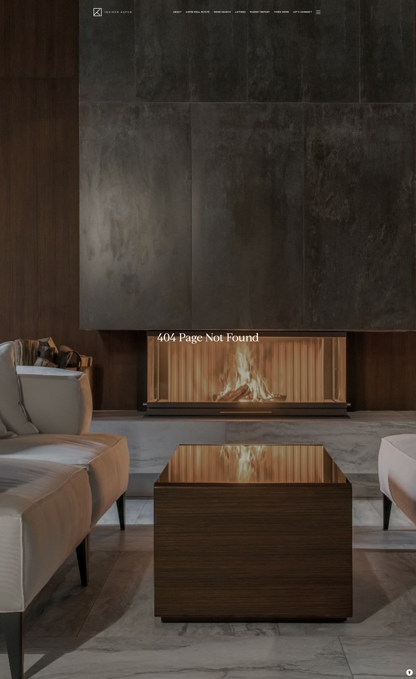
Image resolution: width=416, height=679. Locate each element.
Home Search (222, 12)
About (177, 12)
